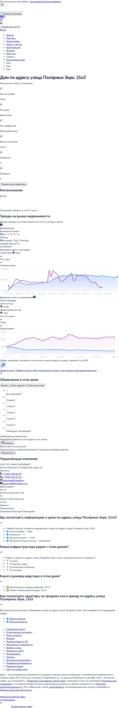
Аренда (10, 35)
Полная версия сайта (21, 706)
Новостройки (13, 41)
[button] (62, 393)
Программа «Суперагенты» (19, 644)
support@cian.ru (56, 686)
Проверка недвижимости (19, 663)
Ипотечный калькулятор (18, 660)
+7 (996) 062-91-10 (11, 477)
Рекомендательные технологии (16, 690)
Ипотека (10, 50)
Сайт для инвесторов (17, 669)
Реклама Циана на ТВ (17, 641)
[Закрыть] (2, 4)
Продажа (10, 38)
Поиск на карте (14, 635)
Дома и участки (14, 44)
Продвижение (13, 653)
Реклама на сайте (15, 650)
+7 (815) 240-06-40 (11, 473)
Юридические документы (19, 632)
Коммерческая (13, 47)
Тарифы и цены (13, 647)
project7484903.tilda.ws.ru (15, 483)
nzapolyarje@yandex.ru (13, 480)
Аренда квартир (17, 618)
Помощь (10, 656)
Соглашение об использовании (45, 1)
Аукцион (10, 638)
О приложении (7, 699)
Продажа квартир (18, 621)
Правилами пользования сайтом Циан (46, 680)
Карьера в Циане (14, 666)
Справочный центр (15, 629)
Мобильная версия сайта (12, 696)
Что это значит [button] (7, 316)
